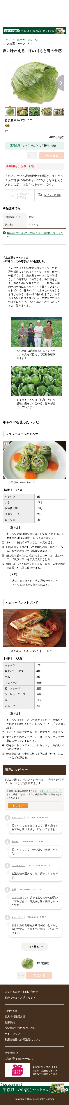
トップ (6, 39)
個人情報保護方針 (15, 1016)
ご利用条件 (11, 1010)
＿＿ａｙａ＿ (18, 865)
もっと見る (32, 946)
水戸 (14, 889)
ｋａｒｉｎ (17, 817)
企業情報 (10, 1052)
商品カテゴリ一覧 (27, 39)
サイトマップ (12, 1033)
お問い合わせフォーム (51, 791)
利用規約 (10, 1022)
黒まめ (15, 841)
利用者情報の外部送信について (23, 1039)
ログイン (18, 805)
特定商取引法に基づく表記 (20, 1028)
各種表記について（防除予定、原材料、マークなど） (35, 235)
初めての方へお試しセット (20, 997)
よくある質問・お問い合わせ (21, 991)
